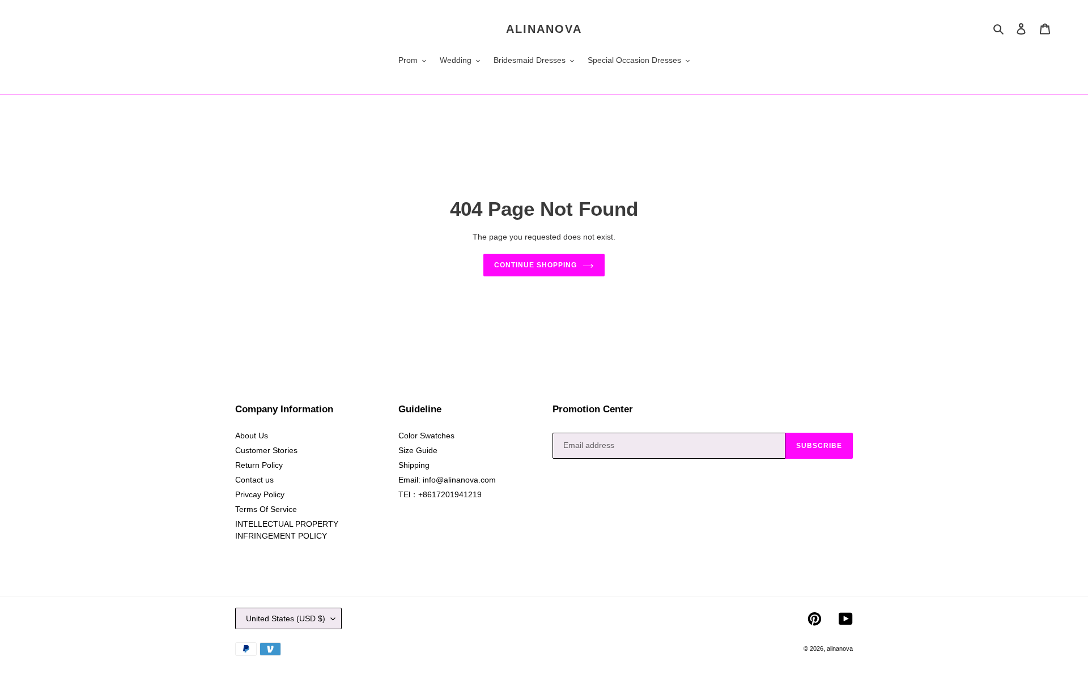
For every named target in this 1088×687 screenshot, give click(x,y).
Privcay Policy (259, 494)
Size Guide (417, 450)
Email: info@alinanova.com (447, 479)
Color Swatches (426, 435)
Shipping (414, 465)
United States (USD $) (285, 618)
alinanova (544, 29)
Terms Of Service (266, 509)
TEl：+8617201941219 (440, 494)
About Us (251, 435)
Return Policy (259, 465)
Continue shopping (535, 265)
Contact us (254, 479)
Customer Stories (266, 450)
